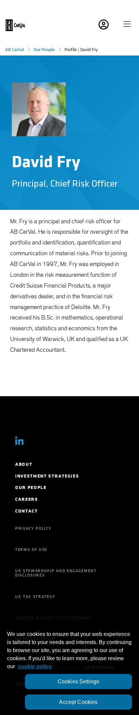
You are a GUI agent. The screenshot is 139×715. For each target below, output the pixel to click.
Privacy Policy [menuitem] (33, 528)
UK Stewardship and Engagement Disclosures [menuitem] (55, 573)
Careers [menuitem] (26, 499)
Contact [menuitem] (26, 511)
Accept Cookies (78, 702)
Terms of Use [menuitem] (31, 549)
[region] (69, 664)
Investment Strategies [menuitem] (47, 476)
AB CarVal (14, 49)
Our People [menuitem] (31, 487)
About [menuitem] (23, 464)
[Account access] (112, 25)
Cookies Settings (79, 681)
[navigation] (129, 25)
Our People (44, 49)
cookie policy (35, 666)
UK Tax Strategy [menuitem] (35, 596)
